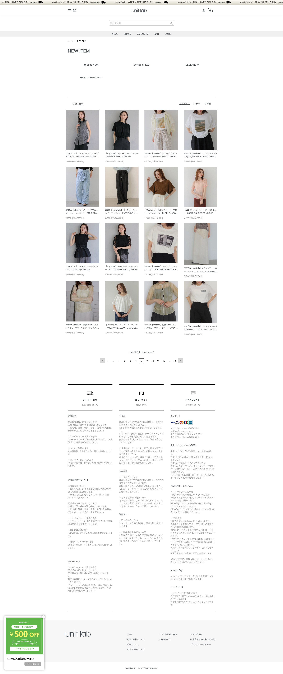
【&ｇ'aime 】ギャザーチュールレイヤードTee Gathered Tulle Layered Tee (121, 268)
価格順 (197, 103)
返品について (133, 644)
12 (164, 360)
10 (153, 360)
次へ (180, 360)
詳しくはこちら (34, 664)
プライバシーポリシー (200, 644)
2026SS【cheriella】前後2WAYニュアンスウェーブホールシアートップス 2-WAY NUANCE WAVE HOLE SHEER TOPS (82, 326)
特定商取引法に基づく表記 (202, 639)
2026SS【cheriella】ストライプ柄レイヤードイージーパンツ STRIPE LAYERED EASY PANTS (82, 211)
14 (175, 360)
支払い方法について (136, 649)
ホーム (70, 41)
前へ (102, 360)
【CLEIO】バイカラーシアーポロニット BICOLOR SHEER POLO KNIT (200, 211)
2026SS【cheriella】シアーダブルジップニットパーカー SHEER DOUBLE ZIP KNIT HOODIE (161, 155)
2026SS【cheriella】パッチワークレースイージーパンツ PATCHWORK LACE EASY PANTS (122, 211)
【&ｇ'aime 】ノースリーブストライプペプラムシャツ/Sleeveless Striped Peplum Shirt (82, 155)
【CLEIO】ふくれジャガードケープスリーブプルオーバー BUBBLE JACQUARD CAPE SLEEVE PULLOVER (160, 211)
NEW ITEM (81, 41)
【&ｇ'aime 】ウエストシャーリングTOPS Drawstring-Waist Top (82, 268)
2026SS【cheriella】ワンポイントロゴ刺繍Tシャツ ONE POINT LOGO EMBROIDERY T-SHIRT (200, 328)
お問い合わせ (196, 634)
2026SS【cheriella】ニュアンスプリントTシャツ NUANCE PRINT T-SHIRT (200, 155)
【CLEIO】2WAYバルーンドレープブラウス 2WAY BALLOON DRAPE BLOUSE (121, 326)
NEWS (115, 33)
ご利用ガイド (165, 639)
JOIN (156, 33)
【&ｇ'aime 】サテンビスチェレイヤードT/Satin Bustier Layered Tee (121, 155)
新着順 (208, 103)
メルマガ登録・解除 (168, 634)
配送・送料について (136, 639)
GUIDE (168, 33)
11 (158, 360)
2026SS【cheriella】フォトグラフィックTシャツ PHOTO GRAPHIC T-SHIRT (161, 268)
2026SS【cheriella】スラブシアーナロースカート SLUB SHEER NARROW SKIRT (200, 270)
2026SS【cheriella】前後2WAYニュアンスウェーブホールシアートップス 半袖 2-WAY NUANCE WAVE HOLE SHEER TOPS (161, 326)
